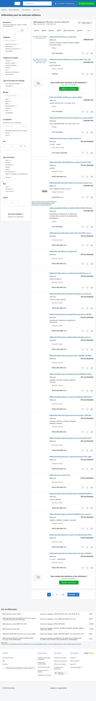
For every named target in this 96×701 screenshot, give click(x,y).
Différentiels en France (74, 644)
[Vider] (27, 28)
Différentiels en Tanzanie (31, 644)
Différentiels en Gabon (61, 644)
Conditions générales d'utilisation (44, 658)
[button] (87, 53)
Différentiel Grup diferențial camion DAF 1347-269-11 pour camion (73, 233)
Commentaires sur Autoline (43, 671)
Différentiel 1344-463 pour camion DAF (63, 251)
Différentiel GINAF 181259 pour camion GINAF (66, 97)
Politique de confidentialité (42, 663)
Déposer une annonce (69, 89)
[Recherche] (25, 3)
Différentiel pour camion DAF (60, 475)
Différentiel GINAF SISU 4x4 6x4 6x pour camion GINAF (19, 634)
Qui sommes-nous (7, 657)
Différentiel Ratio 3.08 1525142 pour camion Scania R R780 (70, 162)
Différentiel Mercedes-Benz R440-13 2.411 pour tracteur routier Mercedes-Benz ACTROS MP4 (19, 618)
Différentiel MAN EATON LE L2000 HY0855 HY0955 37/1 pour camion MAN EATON (17, 638)
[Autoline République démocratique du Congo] (7, 3)
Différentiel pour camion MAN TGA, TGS (14, 624)
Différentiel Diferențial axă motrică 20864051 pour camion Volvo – (73, 514)
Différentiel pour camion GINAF (11, 614)
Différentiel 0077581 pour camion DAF (63, 37)
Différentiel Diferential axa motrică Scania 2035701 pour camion (72, 273)
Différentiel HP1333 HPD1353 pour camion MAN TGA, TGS (70, 59)
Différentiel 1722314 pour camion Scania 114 (65, 138)
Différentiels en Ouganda (46, 644)
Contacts (5, 664)
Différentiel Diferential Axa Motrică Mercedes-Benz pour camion (72, 337)
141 (63, 595)
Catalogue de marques (44, 675)
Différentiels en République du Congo (12, 644)
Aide (3, 661)
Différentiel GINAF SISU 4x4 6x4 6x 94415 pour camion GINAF (71, 118)
